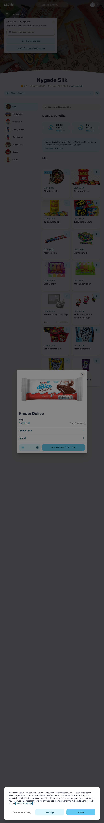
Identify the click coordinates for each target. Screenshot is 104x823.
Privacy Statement (24, 803)
